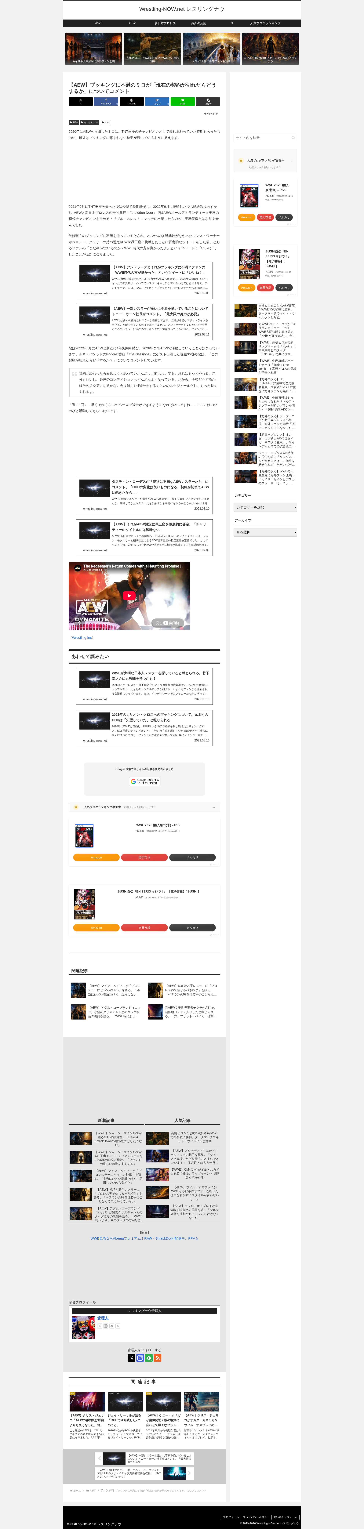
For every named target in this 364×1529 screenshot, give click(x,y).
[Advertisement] (144, 172)
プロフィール (231, 1517)
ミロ (107, 122)
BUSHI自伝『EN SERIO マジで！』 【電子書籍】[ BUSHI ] (158, 891)
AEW (75, 122)
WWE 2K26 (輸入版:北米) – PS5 (158, 825)
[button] (208, 101)
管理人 (103, 1318)
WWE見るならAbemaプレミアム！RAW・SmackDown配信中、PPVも (144, 1238)
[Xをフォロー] (99, 1326)
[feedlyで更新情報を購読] (111, 1326)
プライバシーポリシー (256, 1517)
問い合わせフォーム (285, 1517)
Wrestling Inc (82, 637)
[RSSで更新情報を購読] (117, 1326)
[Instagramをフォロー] (105, 1326)
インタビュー (91, 122)
